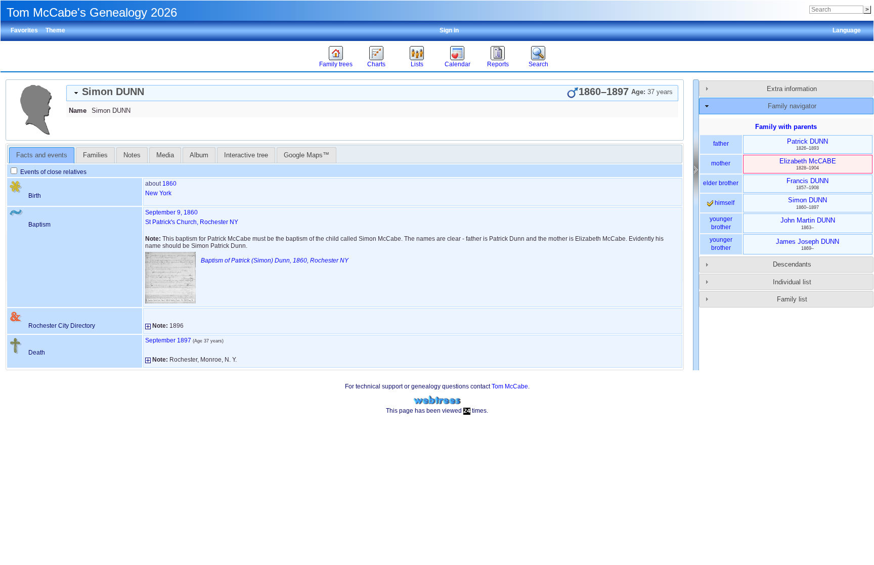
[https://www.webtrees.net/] (437, 400)
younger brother (721, 223)
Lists (417, 64)
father (721, 143)
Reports (498, 64)
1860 (169, 183)
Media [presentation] (165, 155)
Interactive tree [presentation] (246, 155)
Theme (55, 30)
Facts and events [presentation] (41, 155)
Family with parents (786, 127)
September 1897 (168, 340)
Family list (792, 299)
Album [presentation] (199, 155)
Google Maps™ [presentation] (306, 155)
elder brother (720, 183)
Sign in (449, 30)
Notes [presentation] (132, 155)
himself (723, 202)
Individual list (792, 282)
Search (538, 64)
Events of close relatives (52, 172)
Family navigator (792, 106)
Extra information (792, 89)
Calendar (457, 64)
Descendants (792, 264)
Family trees (336, 64)
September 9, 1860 (171, 212)
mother (720, 163)
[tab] (372, 93)
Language (847, 30)
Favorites (24, 30)
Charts (376, 64)
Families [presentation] (95, 155)
